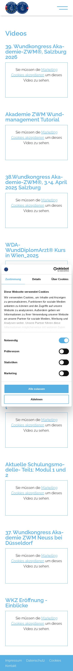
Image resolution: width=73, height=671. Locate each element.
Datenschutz (35, 660)
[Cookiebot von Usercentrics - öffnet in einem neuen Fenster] (53, 269)
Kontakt (10, 666)
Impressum (13, 660)
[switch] (64, 351)
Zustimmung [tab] (13, 279)
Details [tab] (36, 279)
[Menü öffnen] (62, 7)
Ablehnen (37, 399)
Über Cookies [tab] (59, 279)
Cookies (55, 660)
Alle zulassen (36, 388)
